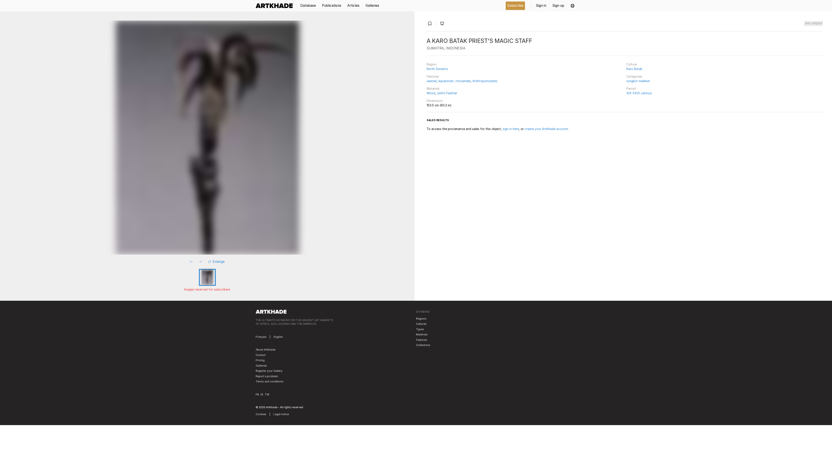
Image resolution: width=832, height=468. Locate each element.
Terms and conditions (269, 381)
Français (261, 336)
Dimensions (435, 100)
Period (631, 88)
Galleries (261, 365)
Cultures (421, 323)
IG (261, 394)
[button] (572, 6)
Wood (431, 93)
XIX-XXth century (639, 93)
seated (432, 81)
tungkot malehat (638, 81)
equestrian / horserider (454, 81)
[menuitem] (276, 5)
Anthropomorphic (485, 81)
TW (267, 394)
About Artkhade (265, 349)
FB (257, 394)
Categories (634, 76)
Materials (433, 88)
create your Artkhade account (546, 129)
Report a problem (267, 376)
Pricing (260, 360)
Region (432, 64)
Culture (631, 64)
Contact (261, 355)
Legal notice (281, 414)
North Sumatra (437, 69)
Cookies (261, 414)
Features (433, 76)
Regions (421, 318)
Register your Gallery (269, 370)
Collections (423, 345)
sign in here (511, 129)
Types (420, 329)
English (278, 336)
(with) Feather (447, 93)
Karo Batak (634, 69)
